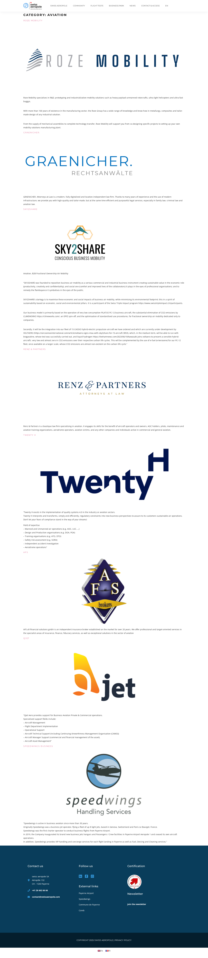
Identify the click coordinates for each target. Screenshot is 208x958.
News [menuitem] (133, 6)
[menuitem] (166, 5)
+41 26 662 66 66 (40, 890)
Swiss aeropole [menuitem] (58, 6)
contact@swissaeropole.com (46, 896)
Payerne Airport (86, 893)
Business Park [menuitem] (116, 6)
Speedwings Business (38, 746)
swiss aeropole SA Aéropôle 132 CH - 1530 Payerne (40, 880)
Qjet (26, 638)
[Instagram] (92, 876)
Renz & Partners (34, 349)
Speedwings (85, 899)
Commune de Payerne (89, 904)
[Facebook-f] (86, 876)
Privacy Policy (123, 940)
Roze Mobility (33, 20)
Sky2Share (30, 209)
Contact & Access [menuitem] (150, 6)
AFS (25, 552)
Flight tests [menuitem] (97, 6)
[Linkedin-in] (80, 876)
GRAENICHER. (31, 132)
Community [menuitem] (79, 6)
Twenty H (29, 435)
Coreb (81, 910)
